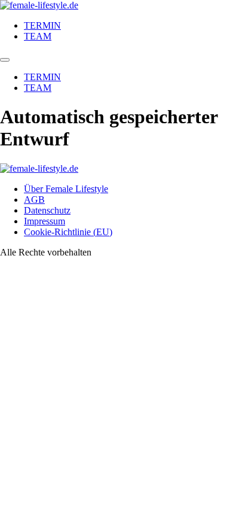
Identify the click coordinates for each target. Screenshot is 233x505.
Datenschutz (47, 210)
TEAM (37, 36)
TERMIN (42, 25)
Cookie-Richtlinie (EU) (68, 232)
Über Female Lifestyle (66, 189)
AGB (34, 199)
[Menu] (5, 60)
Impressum (44, 221)
